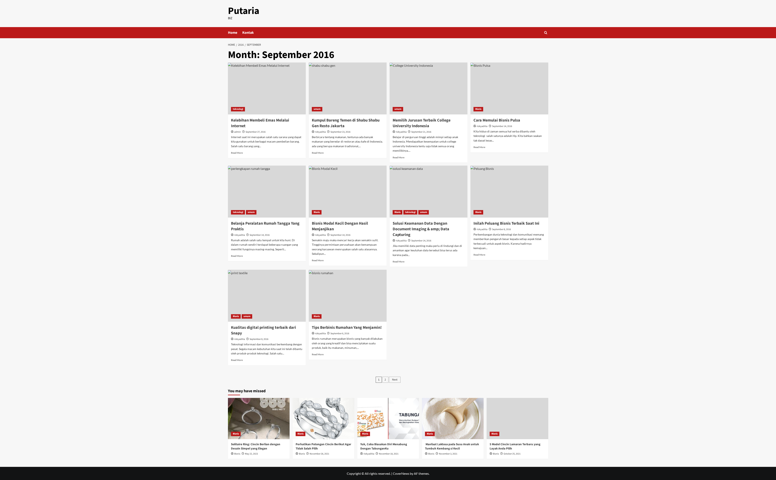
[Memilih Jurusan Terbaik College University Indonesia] (428, 88)
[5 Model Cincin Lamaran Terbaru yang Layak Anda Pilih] (517, 418)
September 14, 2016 (502, 126)
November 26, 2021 (319, 454)
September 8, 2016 (501, 229)
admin (237, 132)
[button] (545, 32)
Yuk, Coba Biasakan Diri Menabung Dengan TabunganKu (383, 446)
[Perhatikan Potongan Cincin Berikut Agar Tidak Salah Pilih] (323, 418)
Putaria (243, 11)
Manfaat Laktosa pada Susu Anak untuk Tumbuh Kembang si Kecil (452, 446)
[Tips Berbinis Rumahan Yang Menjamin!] (348, 296)
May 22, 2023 (251, 454)
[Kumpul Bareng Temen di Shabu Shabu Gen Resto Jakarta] (348, 88)
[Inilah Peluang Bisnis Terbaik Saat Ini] (509, 192)
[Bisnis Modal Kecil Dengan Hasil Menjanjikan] (348, 192)
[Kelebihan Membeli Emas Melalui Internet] (267, 88)
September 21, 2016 (421, 132)
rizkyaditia (320, 132)
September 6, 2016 (339, 333)
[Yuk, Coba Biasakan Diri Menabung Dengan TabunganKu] (388, 418)
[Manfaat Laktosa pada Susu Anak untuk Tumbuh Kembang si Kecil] (453, 418)
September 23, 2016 (340, 132)
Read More (237, 152)
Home (232, 32)
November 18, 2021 (389, 454)
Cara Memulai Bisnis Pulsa (496, 120)
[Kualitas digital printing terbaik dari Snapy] (267, 296)
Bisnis (478, 109)
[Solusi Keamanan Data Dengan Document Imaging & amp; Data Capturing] (428, 192)
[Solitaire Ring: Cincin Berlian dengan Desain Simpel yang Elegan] (259, 418)
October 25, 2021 (512, 454)
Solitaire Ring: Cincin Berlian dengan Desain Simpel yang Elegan (255, 446)
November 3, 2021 (448, 454)
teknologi (238, 109)
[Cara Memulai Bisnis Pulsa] (509, 88)
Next (394, 380)
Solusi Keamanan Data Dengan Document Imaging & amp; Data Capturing (421, 229)
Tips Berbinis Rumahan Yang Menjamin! (347, 327)
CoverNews (401, 473)
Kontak (248, 32)
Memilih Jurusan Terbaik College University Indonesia (421, 123)
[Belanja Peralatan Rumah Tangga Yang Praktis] (267, 192)
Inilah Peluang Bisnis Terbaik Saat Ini (506, 223)
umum (317, 109)
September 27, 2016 (256, 132)
